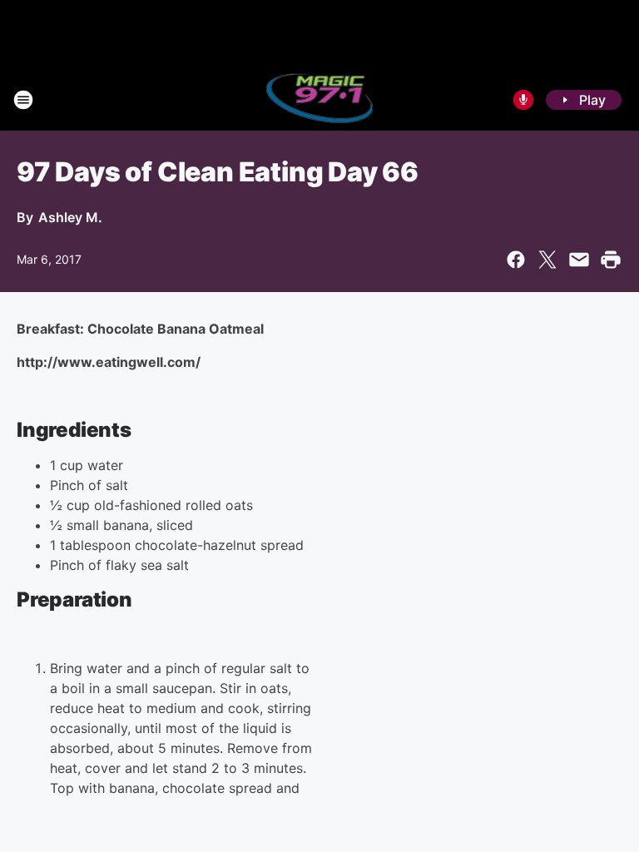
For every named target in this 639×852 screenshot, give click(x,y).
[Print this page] (610, 259)
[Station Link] (320, 99)
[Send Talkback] (523, 100)
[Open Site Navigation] (23, 100)
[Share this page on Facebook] (516, 259)
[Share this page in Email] (579, 259)
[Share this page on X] (547, 259)
